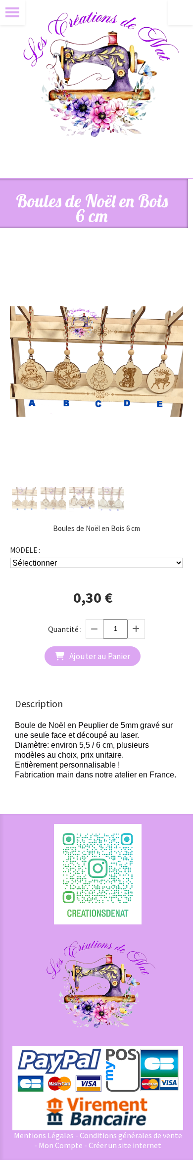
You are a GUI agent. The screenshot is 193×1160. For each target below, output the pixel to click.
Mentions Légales (44, 1135)
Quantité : (65, 629)
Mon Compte (61, 1145)
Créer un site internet (125, 1145)
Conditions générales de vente (131, 1135)
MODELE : (25, 550)
